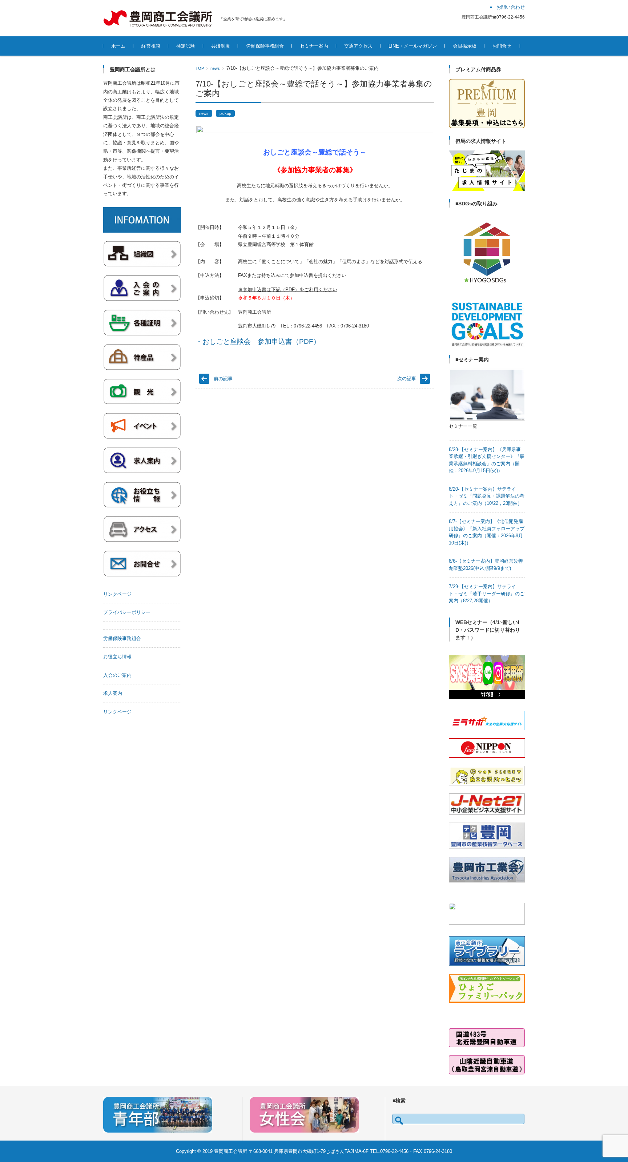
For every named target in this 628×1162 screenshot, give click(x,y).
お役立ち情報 (117, 656)
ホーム (118, 46)
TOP (200, 68)
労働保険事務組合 (265, 46)
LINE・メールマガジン (413, 46)
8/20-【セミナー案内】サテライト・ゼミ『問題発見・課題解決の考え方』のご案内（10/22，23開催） (486, 496)
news (215, 68)
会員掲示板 (464, 46)
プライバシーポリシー (126, 612)
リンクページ (117, 594)
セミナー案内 (314, 46)
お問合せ (501, 46)
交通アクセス (358, 46)
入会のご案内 (117, 675)
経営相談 (150, 46)
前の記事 (223, 378)
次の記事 (406, 378)
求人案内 (112, 693)
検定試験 (185, 46)
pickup (225, 113)
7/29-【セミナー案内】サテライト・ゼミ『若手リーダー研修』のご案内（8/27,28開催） (486, 593)
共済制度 (220, 46)
